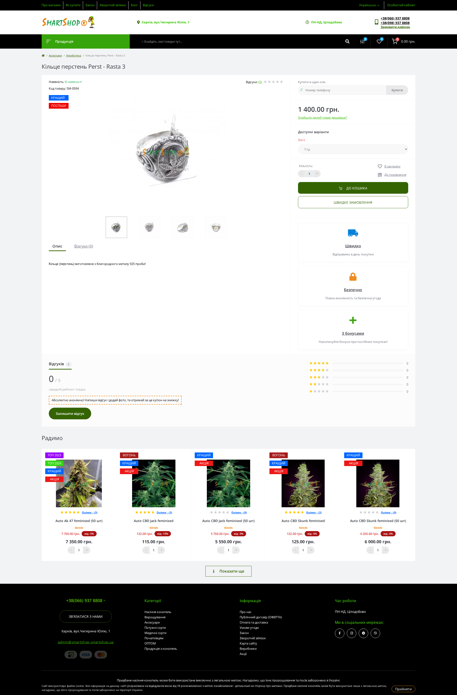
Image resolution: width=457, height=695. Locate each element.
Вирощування (154, 617)
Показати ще (231, 571)
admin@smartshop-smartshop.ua (86, 642)
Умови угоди (249, 627)
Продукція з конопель (160, 648)
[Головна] (43, 55)
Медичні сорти (155, 633)
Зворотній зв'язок (112, 5)
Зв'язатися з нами (86, 616)
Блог (134, 5)
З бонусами (353, 333)
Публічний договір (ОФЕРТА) (261, 617)
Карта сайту (248, 643)
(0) (260, 82)
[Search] (347, 41)
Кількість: (306, 166)
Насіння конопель (157, 612)
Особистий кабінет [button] (401, 5)
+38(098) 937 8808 (395, 22)
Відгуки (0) (83, 246)
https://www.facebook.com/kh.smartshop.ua (339, 633)
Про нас (245, 612)
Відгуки (148, 5)
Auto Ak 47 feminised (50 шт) (78, 520)
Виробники (248, 648)
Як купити (73, 5)
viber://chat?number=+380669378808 (375, 633)
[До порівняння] (107, 452)
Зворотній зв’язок (253, 638)
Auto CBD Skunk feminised (303, 520)
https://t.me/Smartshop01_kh (363, 633)
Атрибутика (73, 55)
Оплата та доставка (254, 622)
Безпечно (353, 289)
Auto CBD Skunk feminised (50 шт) (378, 520)
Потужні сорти (155, 627)
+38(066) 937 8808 (395, 18)
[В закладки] (114, 452)
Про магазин (51, 5)
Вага (301, 140)
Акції (243, 654)
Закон (89, 5)
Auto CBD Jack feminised (154, 520)
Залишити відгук (70, 413)
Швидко (353, 246)
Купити (397, 90)
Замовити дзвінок (395, 27)
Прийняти (403, 689)
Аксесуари (55, 55)
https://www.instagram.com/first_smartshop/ (351, 633)
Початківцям (154, 638)
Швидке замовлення (353, 202)
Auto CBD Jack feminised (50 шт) (228, 520)
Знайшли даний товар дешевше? (322, 117)
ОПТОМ (150, 643)
